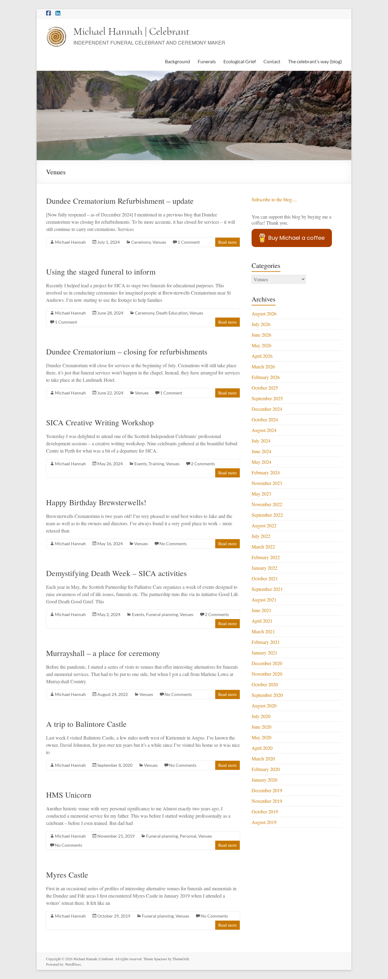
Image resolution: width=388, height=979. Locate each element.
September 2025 (267, 398)
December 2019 (267, 790)
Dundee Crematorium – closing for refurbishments (126, 351)
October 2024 (265, 419)
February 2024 (266, 472)
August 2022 (264, 525)
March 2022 (263, 546)
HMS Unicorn (68, 794)
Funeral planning (162, 614)
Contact (271, 61)
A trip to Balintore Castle (86, 724)
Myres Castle (67, 874)
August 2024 (264, 430)
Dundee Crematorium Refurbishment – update (120, 201)
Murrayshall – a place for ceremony (103, 653)
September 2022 (267, 515)
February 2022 (266, 557)
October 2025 (265, 387)
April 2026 (262, 356)
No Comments (173, 543)
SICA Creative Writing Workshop (100, 422)
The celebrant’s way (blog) (315, 61)
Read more (227, 242)
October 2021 (265, 578)
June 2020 (261, 727)
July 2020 (261, 716)
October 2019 (265, 811)
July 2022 (261, 536)
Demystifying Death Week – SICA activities (116, 573)
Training (156, 463)
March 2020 (263, 758)
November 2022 (267, 504)
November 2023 (267, 483)
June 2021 (261, 610)
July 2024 (261, 440)
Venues (159, 242)
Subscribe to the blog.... (274, 199)
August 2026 (264, 313)
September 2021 (267, 589)
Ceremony (141, 242)
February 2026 (266, 377)
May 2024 (261, 462)
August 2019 (264, 822)
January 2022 (264, 568)
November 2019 (267, 801)
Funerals (207, 61)
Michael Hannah (70, 242)
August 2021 (264, 599)
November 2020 (267, 674)
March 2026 (263, 366)
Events (140, 463)
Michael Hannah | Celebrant (131, 31)
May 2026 (261, 345)
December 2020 (267, 663)
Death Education (172, 312)
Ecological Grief (239, 61)
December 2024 (267, 409)
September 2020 (267, 695)
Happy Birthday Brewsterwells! (96, 502)
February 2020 (266, 769)
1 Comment (189, 242)
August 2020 (264, 705)
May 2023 (261, 493)
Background (177, 61)
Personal (188, 836)
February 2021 (266, 642)
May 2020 (261, 737)
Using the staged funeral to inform (101, 271)
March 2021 (263, 631)
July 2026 (261, 324)
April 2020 (262, 748)
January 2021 (264, 652)
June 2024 (261, 451)
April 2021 (262, 621)
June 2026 (261, 334)
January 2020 (264, 779)
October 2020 (265, 684)
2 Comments (203, 463)
